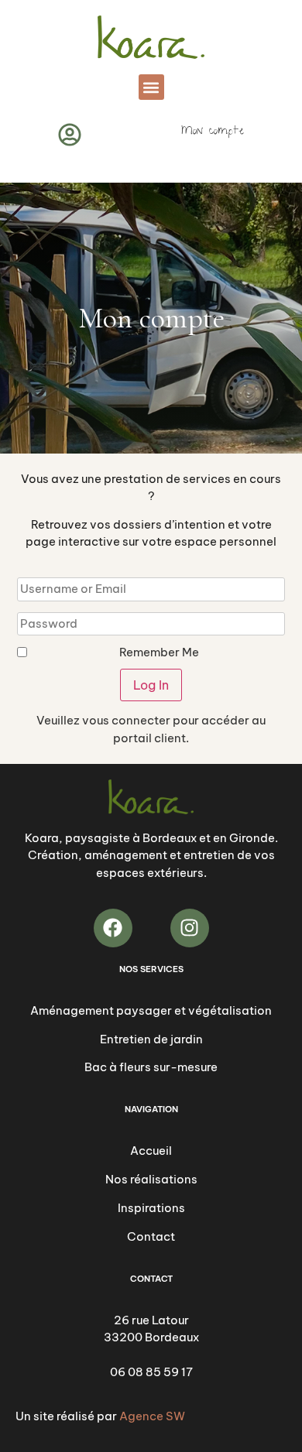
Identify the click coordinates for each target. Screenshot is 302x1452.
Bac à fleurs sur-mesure (151, 1067)
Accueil (151, 1150)
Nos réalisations (151, 1179)
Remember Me (159, 652)
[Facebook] (113, 928)
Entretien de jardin (151, 1039)
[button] (151, 87)
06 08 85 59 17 (151, 1372)
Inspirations (151, 1207)
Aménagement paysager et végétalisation (151, 1010)
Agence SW (152, 1416)
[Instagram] (189, 928)
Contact (151, 1236)
